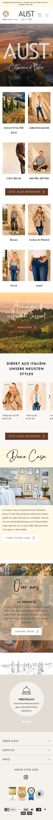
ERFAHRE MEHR (24, 631)
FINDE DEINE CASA (18, 538)
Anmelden (25, 327)
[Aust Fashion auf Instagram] (26, 777)
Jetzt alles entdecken (24, 191)
